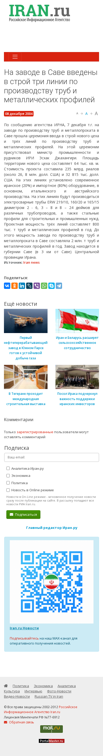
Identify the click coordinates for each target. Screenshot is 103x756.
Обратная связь (21, 722)
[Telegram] (59, 286)
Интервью (33, 691)
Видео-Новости (17, 696)
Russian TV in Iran (49, 696)
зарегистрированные (35, 432)
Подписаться (25, 514)
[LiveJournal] (29, 286)
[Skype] (51, 286)
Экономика (20, 475)
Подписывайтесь (24, 638)
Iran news (31, 262)
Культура (12, 691)
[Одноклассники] (14, 286)
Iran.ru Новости (24, 628)
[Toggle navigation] (15, 56)
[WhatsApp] (44, 286)
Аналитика (67, 685)
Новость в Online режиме (32, 490)
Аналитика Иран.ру (27, 468)
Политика (19, 483)
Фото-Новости (59, 691)
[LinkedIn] (22, 286)
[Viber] (37, 286)
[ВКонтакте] (7, 286)
